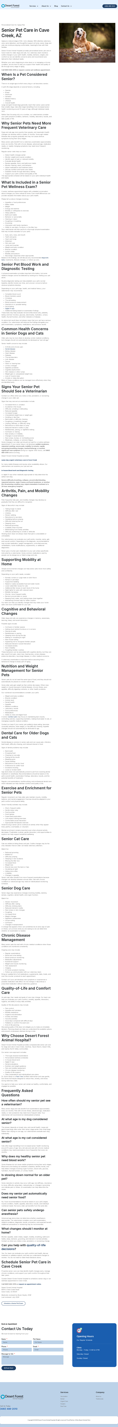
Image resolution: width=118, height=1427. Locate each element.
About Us (45, 6)
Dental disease (10, 349)
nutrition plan (12, 717)
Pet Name (36, 1339)
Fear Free (19, 1076)
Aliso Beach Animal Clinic (83, 1420)
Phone (4, 1346)
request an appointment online (29, 1284)
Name (3, 1339)
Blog (56, 6)
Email (35, 1346)
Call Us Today (5, 1406)
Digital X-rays (9, 308)
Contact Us (65, 6)
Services (33, 6)
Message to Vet (7, 1354)
